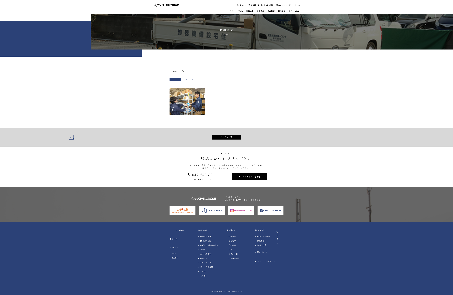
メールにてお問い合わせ (249, 176)
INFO (174, 253)
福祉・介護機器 (206, 267)
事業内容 (174, 238)
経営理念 (232, 241)
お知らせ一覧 (226, 137)
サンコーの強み (177, 230)
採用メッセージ (263, 236)
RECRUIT (176, 258)
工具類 (203, 271)
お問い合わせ (261, 252)
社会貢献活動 (269, 5)
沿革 (230, 249)
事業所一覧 (255, 5)
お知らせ (243, 5)
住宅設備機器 (205, 241)
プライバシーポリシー (266, 261)
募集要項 (260, 241)
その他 (203, 276)
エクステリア (205, 262)
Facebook (296, 5)
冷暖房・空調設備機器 (209, 245)
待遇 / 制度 (261, 245)
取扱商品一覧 (205, 236)
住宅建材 (204, 258)
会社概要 (232, 245)
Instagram (282, 5)
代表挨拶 (232, 236)
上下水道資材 (205, 254)
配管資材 (204, 249)
